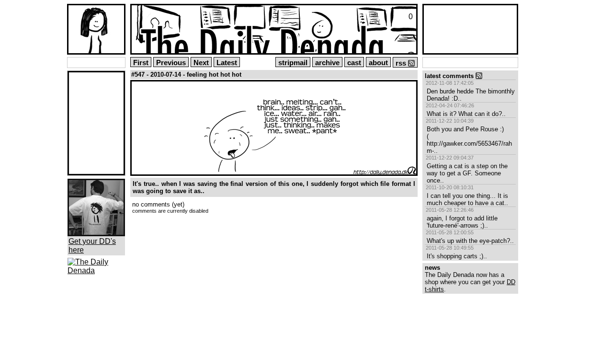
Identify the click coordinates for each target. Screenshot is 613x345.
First (140, 63)
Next (201, 63)
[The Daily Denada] (96, 270)
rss (402, 63)
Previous (171, 63)
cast (354, 63)
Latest (226, 63)
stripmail (292, 63)
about (378, 63)
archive (327, 63)
